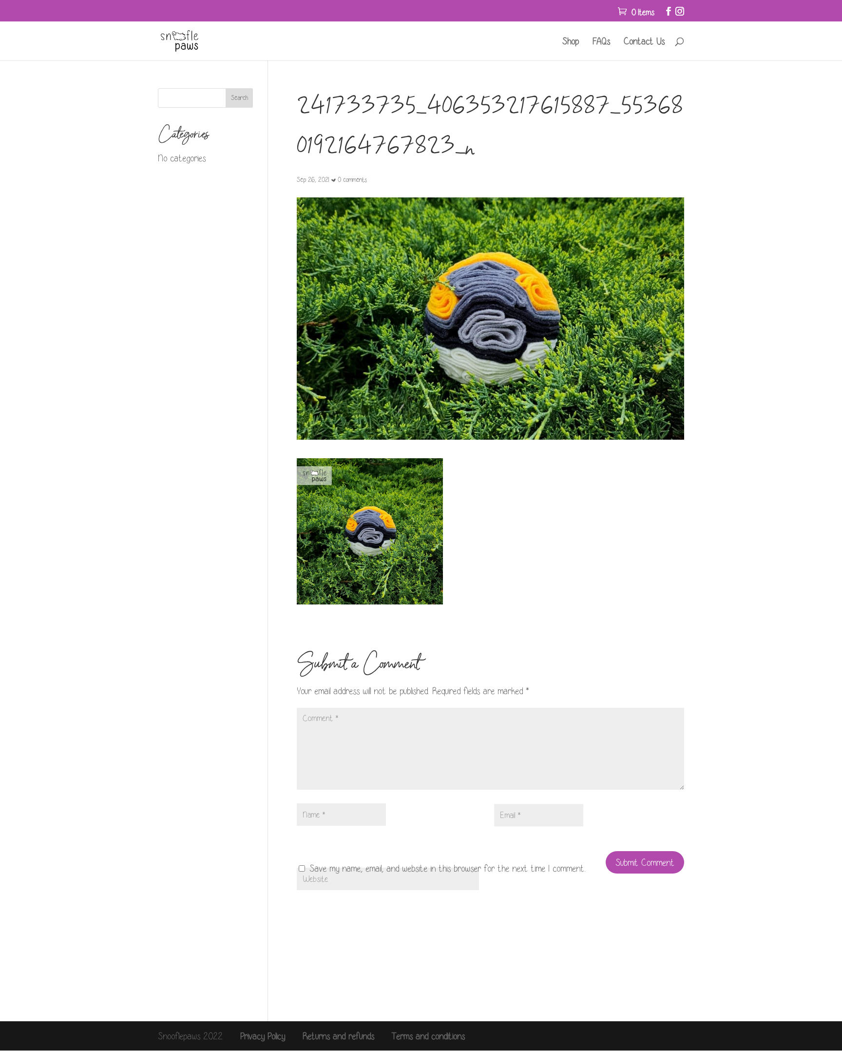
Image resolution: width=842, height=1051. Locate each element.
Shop (570, 42)
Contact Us (644, 42)
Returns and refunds (338, 1036)
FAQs (601, 42)
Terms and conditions (428, 1036)
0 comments (352, 179)
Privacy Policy (262, 1036)
